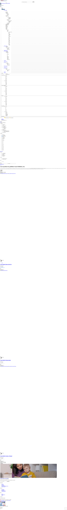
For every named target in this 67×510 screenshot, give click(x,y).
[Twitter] (2, 502)
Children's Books (7, 46)
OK (1, 507)
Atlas (7, 63)
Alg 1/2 (6, 112)
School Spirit (6, 69)
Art (6, 10)
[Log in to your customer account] (0, 4)
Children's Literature (7, 52)
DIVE (2, 495)
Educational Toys (5, 50)
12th (6, 94)
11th (6, 83)
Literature (10, 21)
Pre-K (6, 86)
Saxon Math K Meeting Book (5, 360)
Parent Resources (5, 61)
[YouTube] (3, 502)
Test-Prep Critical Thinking (9, 34)
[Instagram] (4, 502)
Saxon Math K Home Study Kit (6, 264)
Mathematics (7, 24)
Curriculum (3, 489)
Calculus (7, 114)
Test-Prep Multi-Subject (9, 40)
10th (6, 93)
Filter (1, 171)
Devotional (8, 47)
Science (7, 26)
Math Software (3, 494)
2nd (6, 98)
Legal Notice (3, 485)
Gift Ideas (5, 60)
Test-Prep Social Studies (9, 44)
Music (6, 25)
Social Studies (6, 27)
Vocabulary (8, 23)
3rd (6, 78)
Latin (7, 14)
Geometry (7, 115)
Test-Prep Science (9, 42)
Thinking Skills (9, 22)
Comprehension (10, 20)
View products (2, 164)
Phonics (8, 19)
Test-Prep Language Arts (10, 36)
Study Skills (6, 28)
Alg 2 (6, 113)
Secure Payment (3, 486)
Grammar (10, 17)
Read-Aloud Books (7, 58)
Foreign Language (7, 13)
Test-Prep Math (9, 38)
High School (8, 56)
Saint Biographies (8, 49)
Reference (10, 18)
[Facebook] (1, 502)
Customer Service (7, 74)
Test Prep (7, 31)
